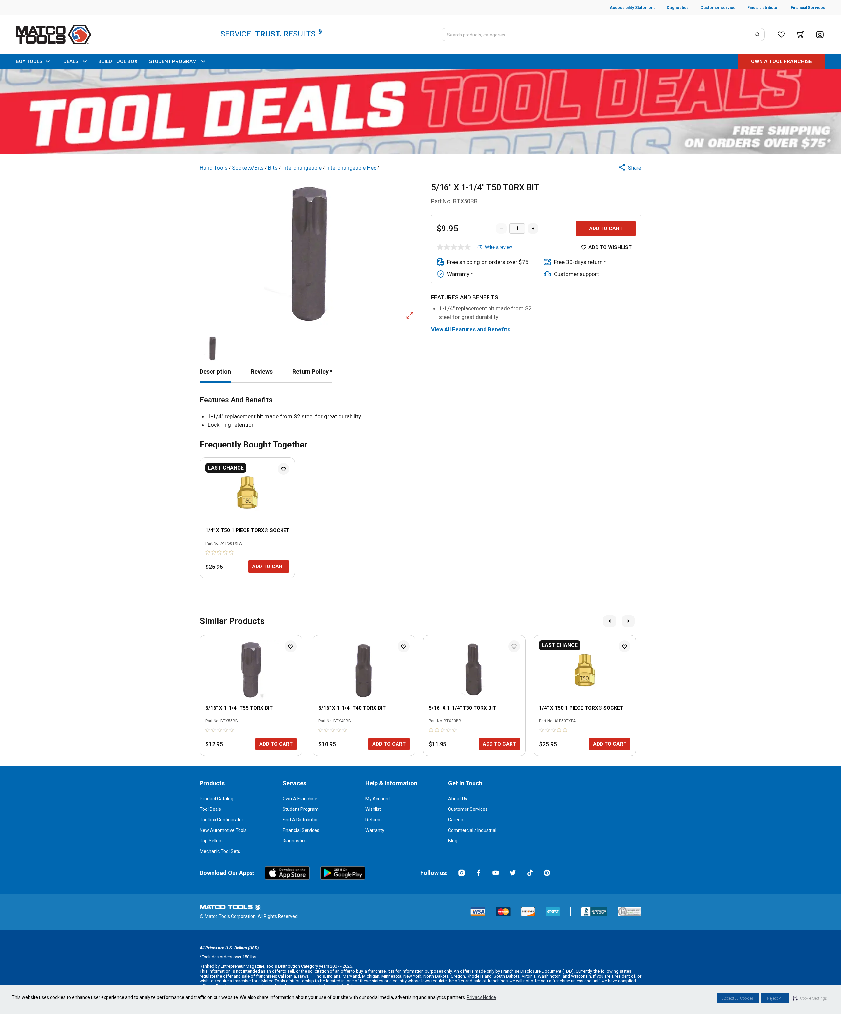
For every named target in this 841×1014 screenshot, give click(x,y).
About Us (457, 798)
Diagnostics (295, 840)
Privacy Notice (481, 997)
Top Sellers (211, 840)
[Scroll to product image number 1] (212, 348)
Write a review (498, 247)
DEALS (70, 61)
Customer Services (468, 809)
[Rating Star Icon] (208, 552)
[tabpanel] (420, 412)
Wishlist (373, 809)
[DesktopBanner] (420, 111)
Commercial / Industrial (472, 830)
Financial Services (301, 830)
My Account (377, 798)
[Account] (820, 35)
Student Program (301, 809)
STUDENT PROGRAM (173, 61)
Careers (456, 819)
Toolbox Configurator (221, 819)
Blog (452, 840)
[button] (809, 998)
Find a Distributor (300, 819)
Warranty (374, 830)
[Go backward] (609, 621)
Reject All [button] (775, 998)
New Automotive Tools (223, 830)
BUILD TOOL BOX (117, 61)
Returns (373, 819)
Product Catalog (216, 798)
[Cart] (800, 34)
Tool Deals (210, 809)
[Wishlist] (781, 34)
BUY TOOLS (29, 61)
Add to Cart (606, 228)
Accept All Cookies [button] (737, 998)
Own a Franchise (300, 798)
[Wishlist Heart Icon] (283, 469)
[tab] (215, 371)
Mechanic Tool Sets (220, 851)
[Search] (757, 34)
